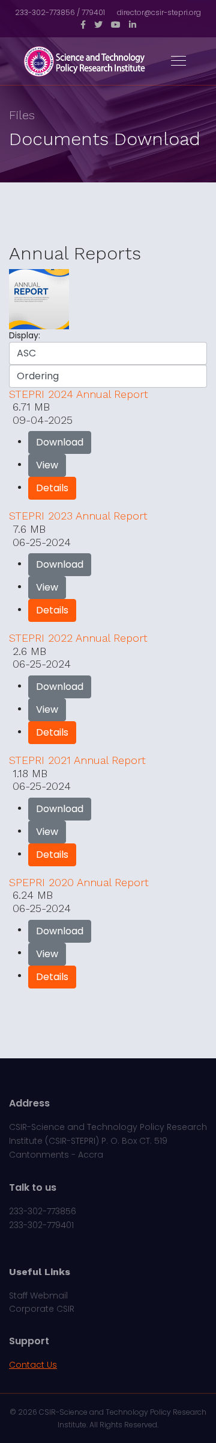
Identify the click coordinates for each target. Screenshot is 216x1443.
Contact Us (33, 1365)
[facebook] (83, 25)
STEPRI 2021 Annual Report (77, 760)
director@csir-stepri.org (159, 12)
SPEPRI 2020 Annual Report (79, 882)
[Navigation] (178, 61)
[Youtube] (116, 25)
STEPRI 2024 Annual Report (78, 394)
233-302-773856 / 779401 (60, 12)
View (47, 465)
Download (59, 442)
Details (52, 488)
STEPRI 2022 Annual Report (78, 638)
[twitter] (98, 25)
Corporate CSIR (41, 1309)
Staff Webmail (38, 1295)
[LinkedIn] (132, 25)
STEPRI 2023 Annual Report (78, 515)
